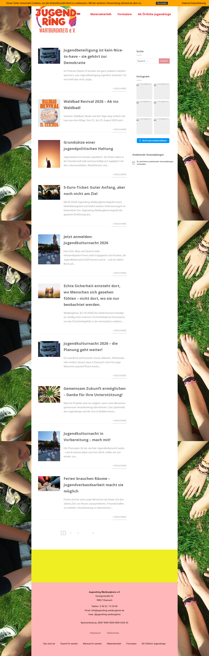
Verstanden (162, 3)
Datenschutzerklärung (194, 3)
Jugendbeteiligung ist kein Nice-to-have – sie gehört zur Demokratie (93, 56)
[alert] (153, 162)
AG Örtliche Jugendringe (154, 14)
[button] (144, 91)
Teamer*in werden (69, 643)
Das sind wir (49, 643)
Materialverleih (100, 14)
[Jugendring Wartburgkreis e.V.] (58, 34)
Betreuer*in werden (92, 643)
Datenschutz (113, 633)
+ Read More (119, 88)
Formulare (125, 14)
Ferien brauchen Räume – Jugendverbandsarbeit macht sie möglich (93, 484)
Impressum (95, 633)
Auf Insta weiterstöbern (154, 140)
